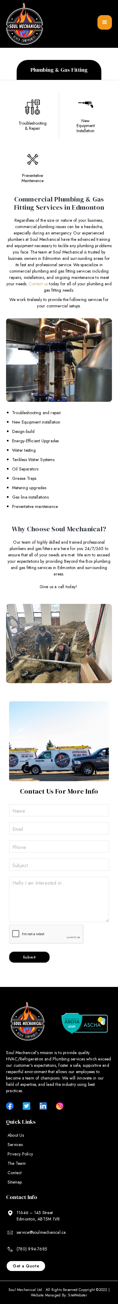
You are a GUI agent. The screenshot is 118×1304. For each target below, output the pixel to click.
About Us (16, 1135)
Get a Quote (26, 1266)
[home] (24, 24)
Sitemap (15, 1182)
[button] (104, 22)
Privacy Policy (20, 1154)
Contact (15, 1173)
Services (15, 1145)
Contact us (38, 284)
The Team (17, 1163)
